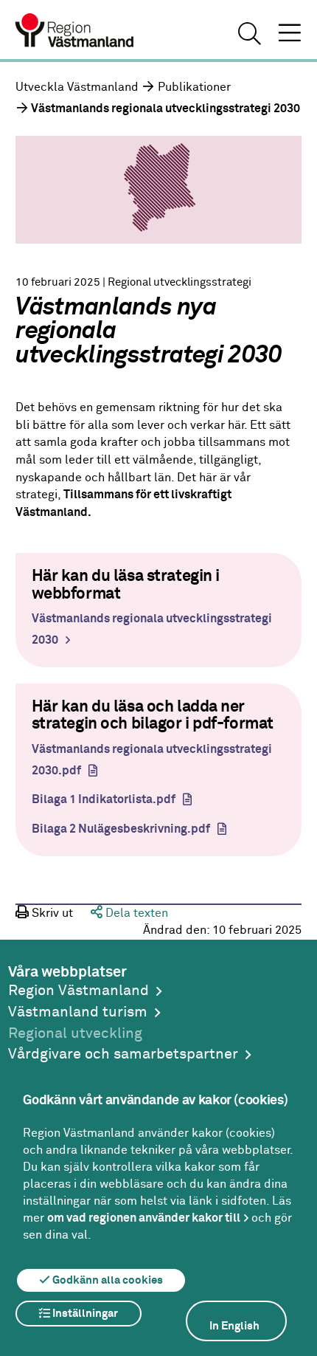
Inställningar (84, 1313)
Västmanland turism (77, 1012)
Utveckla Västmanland (77, 87)
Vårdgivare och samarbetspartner (123, 1054)
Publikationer (194, 87)
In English (234, 1326)
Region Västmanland (78, 991)
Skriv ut (51, 913)
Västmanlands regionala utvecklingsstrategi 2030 (152, 630)
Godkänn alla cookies (106, 1280)
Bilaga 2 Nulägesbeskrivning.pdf (121, 829)
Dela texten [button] (135, 913)
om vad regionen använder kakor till (143, 1218)
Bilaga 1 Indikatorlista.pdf (103, 800)
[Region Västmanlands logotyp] (75, 32)
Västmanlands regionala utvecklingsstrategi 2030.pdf (152, 760)
